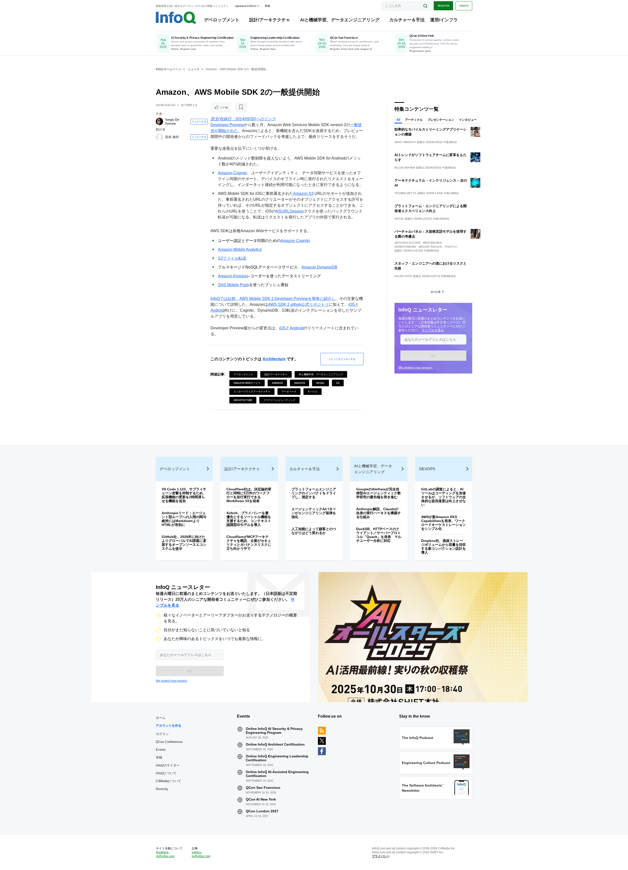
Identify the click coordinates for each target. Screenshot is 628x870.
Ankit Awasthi (405, 142)
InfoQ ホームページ (168, 69)
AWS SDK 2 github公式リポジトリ (298, 304)
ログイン (162, 734)
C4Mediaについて (168, 781)
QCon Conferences (169, 742)
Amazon (299, 382)
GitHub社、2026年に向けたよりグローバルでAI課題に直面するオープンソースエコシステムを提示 (184, 542)
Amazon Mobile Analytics (240, 249)
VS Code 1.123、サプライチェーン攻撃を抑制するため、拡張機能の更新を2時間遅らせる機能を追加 (184, 495)
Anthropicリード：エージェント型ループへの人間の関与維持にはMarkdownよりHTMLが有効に (184, 519)
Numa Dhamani (405, 246)
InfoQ (399, 218)
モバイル (312, 391)
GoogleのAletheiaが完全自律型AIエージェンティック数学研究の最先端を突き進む (378, 493)
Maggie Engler (430, 246)
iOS (351, 304)
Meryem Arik (432, 242)
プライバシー (381, 856)
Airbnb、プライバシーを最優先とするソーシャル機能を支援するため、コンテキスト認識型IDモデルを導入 (248, 519)
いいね (224, 107)
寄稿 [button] (267, 5)
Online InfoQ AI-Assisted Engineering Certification (277, 774)
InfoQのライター (168, 765)
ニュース (193, 69)
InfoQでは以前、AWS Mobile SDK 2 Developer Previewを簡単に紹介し (272, 298)
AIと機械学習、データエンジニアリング (339, 19)
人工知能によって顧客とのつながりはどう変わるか (313, 531)
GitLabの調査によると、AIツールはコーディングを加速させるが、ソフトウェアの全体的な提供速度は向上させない (443, 497)
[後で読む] (241, 107)
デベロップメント (221, 19)
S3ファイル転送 (232, 258)
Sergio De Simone (172, 121)
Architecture (274, 359)
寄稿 (159, 757)
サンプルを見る (433, 330)
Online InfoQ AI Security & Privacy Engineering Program (274, 731)
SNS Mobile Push (233, 285)
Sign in (463, 5)
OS (338, 382)
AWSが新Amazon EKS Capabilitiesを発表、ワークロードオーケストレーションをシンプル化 (443, 523)
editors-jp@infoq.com (201, 854)
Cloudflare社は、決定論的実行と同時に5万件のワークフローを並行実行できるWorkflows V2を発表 (248, 495)
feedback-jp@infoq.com (165, 854)
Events (161, 749)
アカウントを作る (168, 725)
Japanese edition (245, 6)
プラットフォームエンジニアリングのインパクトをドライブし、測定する (313, 493)
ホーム (160, 718)
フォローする (199, 121)
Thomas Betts (405, 193)
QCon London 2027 (262, 811)
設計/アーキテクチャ (269, 19)
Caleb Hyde (403, 276)
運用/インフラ (444, 19)
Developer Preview (227, 125)
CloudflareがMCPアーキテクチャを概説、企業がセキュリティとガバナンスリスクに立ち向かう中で (248, 542)
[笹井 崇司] (159, 137)
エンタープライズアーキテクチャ (252, 391)
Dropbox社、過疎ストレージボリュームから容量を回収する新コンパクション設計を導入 (443, 546)
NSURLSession (290, 211)
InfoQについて (166, 773)
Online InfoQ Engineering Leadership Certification (277, 758)
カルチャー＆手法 (407, 19)
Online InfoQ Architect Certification (275, 744)
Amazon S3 (303, 193)
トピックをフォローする (341, 359)
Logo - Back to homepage (176, 18)
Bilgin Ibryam (404, 167)
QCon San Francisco (263, 788)
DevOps (427, 469)
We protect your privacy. (415, 367)
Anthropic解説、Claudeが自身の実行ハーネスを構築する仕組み (378, 513)
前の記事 (436, 291)
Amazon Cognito (232, 173)
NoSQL (320, 382)
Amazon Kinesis (232, 276)
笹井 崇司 (172, 137)
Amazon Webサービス (247, 382)
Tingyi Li (451, 246)
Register (443, 5)
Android (217, 310)
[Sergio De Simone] (159, 121)
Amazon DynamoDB (319, 267)
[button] (433, 355)
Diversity (162, 789)
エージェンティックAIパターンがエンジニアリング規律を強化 (313, 513)
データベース (289, 391)
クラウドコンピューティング (279, 400)
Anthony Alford (407, 242)
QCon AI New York (261, 799)
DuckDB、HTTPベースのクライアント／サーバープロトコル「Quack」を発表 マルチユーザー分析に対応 (378, 535)
